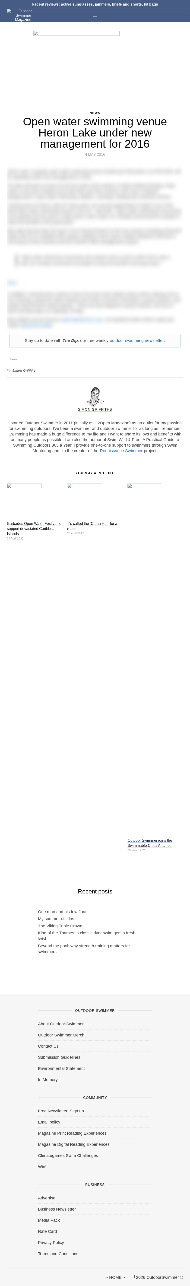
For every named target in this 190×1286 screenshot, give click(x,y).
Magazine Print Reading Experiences (72, 1133)
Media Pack (49, 1220)
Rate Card (47, 1231)
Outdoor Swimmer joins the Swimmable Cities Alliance (149, 843)
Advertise (46, 1198)
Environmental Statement (61, 1068)
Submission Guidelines (59, 1057)
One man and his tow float (62, 911)
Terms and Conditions (58, 1253)
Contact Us (48, 1046)
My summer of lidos (56, 918)
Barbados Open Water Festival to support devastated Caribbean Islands (34, 529)
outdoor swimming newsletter (137, 340)
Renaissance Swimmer (121, 450)
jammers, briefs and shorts (118, 4)
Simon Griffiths (24, 370)
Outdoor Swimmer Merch (61, 1035)
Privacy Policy (51, 1242)
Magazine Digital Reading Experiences (74, 1144)
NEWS (95, 113)
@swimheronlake (37, 325)
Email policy (49, 1122)
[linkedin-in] (38, 1275)
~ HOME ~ (115, 1277)
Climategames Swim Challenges (68, 1155)
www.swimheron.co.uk (81, 319)
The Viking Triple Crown (60, 926)
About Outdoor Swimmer (61, 1024)
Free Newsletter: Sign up (61, 1111)
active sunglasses (77, 4)
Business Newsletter (57, 1209)
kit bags (151, 4)
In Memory (48, 1079)
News (13, 359)
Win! (42, 1166)
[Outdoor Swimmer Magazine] (23, 15)
